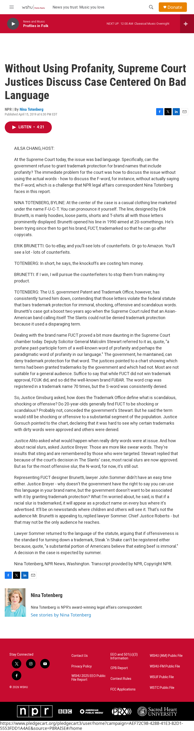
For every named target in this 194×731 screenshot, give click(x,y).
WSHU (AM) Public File (166, 655)
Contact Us (79, 655)
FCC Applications (123, 689)
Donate (175, 7)
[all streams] (187, 23)
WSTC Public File (162, 688)
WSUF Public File (162, 677)
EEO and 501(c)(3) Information (124, 656)
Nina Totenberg (32, 109)
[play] (13, 24)
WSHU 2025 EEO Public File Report (88, 677)
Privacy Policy (81, 666)
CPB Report (119, 668)
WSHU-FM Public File (165, 666)
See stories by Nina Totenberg (61, 615)
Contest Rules (120, 678)
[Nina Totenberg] (15, 602)
